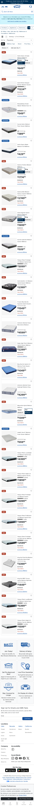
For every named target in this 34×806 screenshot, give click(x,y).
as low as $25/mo (22, 96)
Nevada (12, 726)
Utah (8, 31)
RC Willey (3, 31)
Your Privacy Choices (25, 798)
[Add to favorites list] (31, 52)
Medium (4, 48)
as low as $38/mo (22, 487)
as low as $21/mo (22, 377)
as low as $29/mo (22, 591)
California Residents (18, 779)
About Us (3, 762)
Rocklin (27, 729)
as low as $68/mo (22, 570)
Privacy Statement (7, 779)
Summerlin (12, 735)
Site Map (26, 781)
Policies (29, 777)
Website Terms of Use (21, 777)
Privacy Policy (23, 795)
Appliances (13, 28)
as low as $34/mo (22, 232)
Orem (2, 735)
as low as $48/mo (22, 294)
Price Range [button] (27, 44)
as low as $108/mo (22, 612)
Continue (27, 718)
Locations (4, 724)
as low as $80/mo (22, 529)
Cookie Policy (26, 779)
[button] (7, 2)
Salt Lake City (15, 31)
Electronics (22, 28)
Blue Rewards (5, 758)
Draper (3, 729)
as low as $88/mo (22, 466)
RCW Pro (3, 749)
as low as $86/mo (22, 397)
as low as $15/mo (22, 75)
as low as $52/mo (22, 549)
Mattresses (12, 33)
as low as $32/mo (22, 633)
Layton (3, 732)
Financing (3, 755)
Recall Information (10, 777)
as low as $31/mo (22, 315)
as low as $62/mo (22, 273)
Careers (3, 752)
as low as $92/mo (22, 335)
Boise (20, 729)
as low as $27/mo (22, 424)
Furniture (4, 28)
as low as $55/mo (22, 205)
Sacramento (28, 732)
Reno (10, 732)
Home (3, 777)
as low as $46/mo (22, 356)
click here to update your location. (17, 21)
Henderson (12, 729)
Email (2, 716)
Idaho (20, 726)
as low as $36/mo (22, 184)
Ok (9, 798)
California (28, 726)
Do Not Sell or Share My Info (16, 781)
